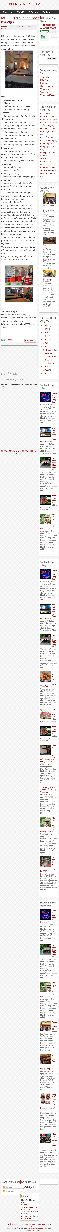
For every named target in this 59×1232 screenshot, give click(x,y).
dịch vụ (43, 113)
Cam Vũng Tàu (47, 86)
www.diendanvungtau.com (29, 1208)
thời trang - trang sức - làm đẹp (20, 27)
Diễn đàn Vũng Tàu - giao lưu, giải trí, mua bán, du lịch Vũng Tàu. (29, 1225)
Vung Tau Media (47, 95)
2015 (46, 339)
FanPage (46, 12)
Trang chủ (8, 12)
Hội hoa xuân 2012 (54, 713)
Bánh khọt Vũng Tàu (54, 499)
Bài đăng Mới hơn (9, 451)
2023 (46, 329)
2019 (46, 332)
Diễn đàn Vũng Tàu (22, 4)
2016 (46, 336)
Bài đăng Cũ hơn (29, 451)
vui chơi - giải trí (47, 173)
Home (3, 27)
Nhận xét (9, 1191)
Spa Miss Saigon (7, 20)
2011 (45, 370)
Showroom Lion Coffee (48, 280)
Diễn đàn (33, 12)
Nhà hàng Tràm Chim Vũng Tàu (54, 464)
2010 (46, 373)
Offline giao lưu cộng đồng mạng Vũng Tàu (48, 789)
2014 (46, 343)
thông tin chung (47, 161)
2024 (46, 325)
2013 (46, 346)
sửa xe (43, 158)
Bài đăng (9, 1187)
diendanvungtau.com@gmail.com (29, 1217)
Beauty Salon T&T (54, 1025)
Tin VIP (20, 12)
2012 (46, 366)
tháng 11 (50, 350)
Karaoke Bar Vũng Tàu (54, 397)
